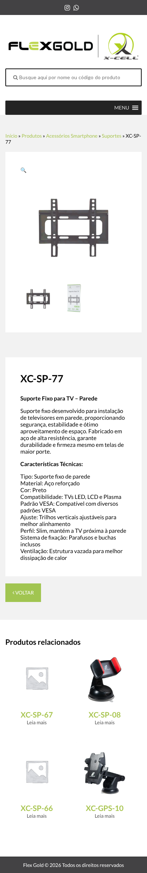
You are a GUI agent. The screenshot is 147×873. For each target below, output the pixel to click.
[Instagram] (67, 7)
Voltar (24, 592)
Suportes (111, 136)
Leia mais (37, 722)
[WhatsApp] (76, 7)
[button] (121, 108)
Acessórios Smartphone (71, 136)
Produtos (31, 136)
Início (11, 136)
